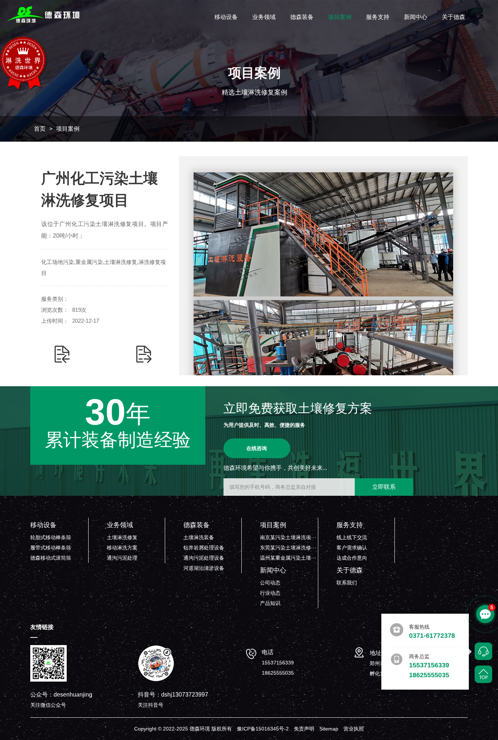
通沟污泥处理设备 (203, 558)
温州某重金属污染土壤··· (288, 558)
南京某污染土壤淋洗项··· (288, 537)
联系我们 (346, 583)
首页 (40, 129)
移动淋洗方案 (122, 548)
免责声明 (304, 729)
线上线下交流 (351, 537)
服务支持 (377, 17)
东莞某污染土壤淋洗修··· (288, 548)
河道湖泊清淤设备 (203, 568)
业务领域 (264, 17)
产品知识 (270, 603)
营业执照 (353, 729)
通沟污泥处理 (122, 558)
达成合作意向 (351, 558)
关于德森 (453, 17)
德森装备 (302, 17)
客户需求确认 (351, 548)
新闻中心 (415, 17)
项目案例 (339, 17)
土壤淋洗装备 (198, 537)
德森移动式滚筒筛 (50, 558)
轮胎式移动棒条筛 (50, 537)
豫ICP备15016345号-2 (263, 729)
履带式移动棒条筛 (50, 548)
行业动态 (270, 593)
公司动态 (270, 583)
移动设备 (226, 17)
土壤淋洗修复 (122, 537)
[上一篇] (62, 354)
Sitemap (328, 729)
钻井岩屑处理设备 (203, 548)
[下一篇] (143, 354)
